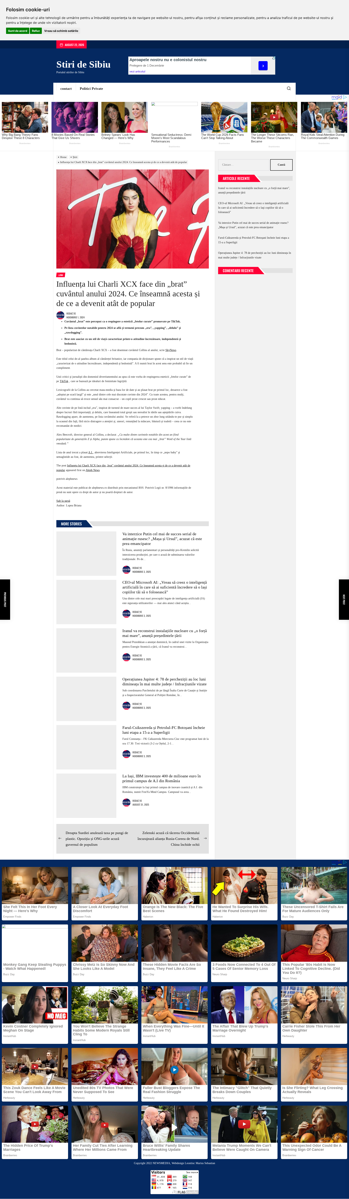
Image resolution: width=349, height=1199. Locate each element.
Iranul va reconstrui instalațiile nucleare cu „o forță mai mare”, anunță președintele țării (254, 190)
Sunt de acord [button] (17, 30)
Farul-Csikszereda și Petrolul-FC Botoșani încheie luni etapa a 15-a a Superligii (253, 240)
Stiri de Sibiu (83, 64)
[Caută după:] (244, 164)
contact (66, 89)
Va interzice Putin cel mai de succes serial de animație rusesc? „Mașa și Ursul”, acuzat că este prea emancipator (162, 539)
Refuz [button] (36, 30)
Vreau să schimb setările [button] (61, 30)
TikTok (64, 381)
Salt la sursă (63, 500)
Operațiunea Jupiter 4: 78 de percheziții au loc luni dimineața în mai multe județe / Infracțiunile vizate (254, 255)
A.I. (90, 452)
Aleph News (93, 470)
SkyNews (170, 350)
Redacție (71, 313)
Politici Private (91, 89)
